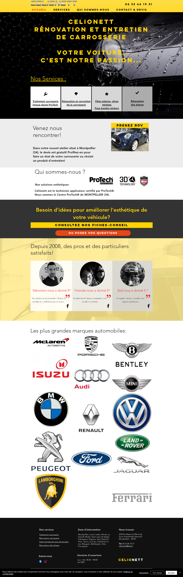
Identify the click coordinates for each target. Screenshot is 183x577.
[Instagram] (45, 561)
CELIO (125, 560)
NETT (138, 560)
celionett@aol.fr (126, 546)
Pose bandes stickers (107, 108)
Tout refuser (157, 573)
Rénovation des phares (49, 545)
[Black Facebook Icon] (67, 306)
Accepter (171, 573)
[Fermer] (180, 573)
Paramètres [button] (144, 573)
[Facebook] (40, 561)
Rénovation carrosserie (49, 538)
